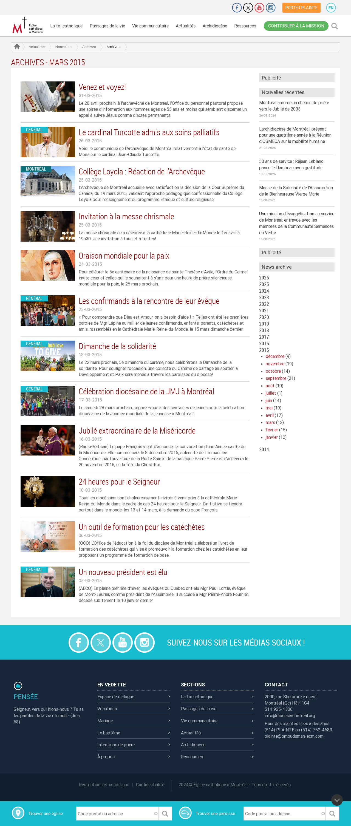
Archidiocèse (215, 26)
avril (270, 415)
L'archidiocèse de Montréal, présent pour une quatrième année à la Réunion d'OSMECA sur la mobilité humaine (295, 135)
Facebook (237, 8)
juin (269, 400)
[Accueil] (28, 25)
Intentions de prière (116, 744)
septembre (276, 378)
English (331, 8)
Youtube (259, 8)
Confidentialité (150, 784)
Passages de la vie (107, 26)
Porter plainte (301, 7)
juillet (271, 393)
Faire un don (222, 8)
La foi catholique (66, 26)
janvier (272, 437)
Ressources (245, 26)
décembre (275, 356)
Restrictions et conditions (104, 784)
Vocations (107, 708)
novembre (275, 363)
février (272, 429)
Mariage (105, 720)
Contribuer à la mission (296, 26)
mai (269, 408)
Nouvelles (63, 46)
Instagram (271, 8)
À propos (106, 756)
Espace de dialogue (115, 696)
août (270, 385)
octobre (273, 371)
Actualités (186, 26)
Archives (89, 46)
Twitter (248, 8)
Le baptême (108, 733)
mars (270, 422)
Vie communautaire (150, 26)
